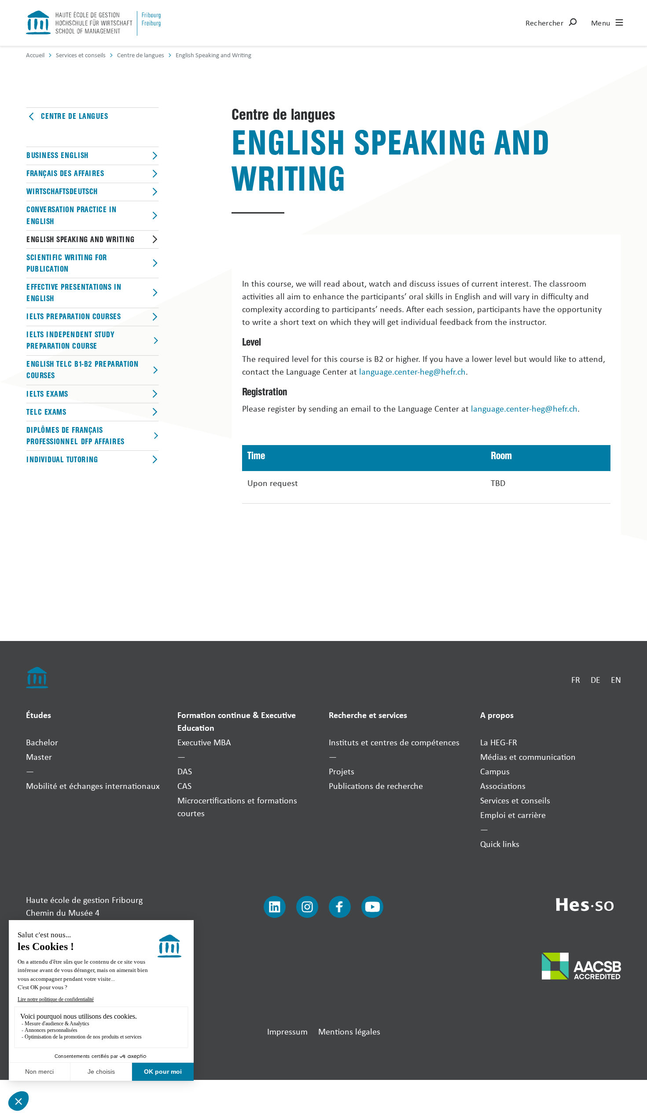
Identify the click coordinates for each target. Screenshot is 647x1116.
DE (595, 679)
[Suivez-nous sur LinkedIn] (275, 907)
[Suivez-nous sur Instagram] (307, 907)
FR (575, 679)
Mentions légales (349, 1031)
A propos (497, 715)
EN (616, 679)
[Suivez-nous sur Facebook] (340, 907)
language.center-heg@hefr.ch (412, 371)
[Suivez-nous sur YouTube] (372, 907)
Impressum (287, 1031)
